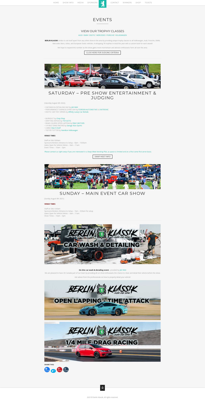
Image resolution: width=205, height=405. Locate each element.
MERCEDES (100, 35)
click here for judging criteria (102, 53)
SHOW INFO (68, 3)
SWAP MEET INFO (102, 157)
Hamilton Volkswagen (69, 130)
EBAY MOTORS (78, 123)
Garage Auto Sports (74, 125)
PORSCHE (110, 35)
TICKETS (148, 3)
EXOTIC (92, 35)
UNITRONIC (104, 109)
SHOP (138, 3)
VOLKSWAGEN (121, 35)
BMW (86, 35)
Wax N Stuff (56, 128)
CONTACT (115, 3)
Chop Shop (60, 118)
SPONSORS (92, 3)
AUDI (80, 35)
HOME (56, 3)
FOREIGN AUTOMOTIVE (87, 109)
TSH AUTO (67, 121)
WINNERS (127, 3)
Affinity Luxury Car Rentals (78, 112)
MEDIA (80, 3)
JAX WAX (74, 107)
